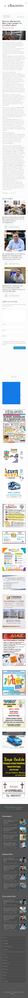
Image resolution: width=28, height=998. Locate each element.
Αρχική (4, 954)
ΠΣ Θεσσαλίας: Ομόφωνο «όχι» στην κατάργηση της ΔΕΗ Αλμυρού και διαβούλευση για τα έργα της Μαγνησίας (13, 288)
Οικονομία (5, 966)
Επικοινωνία (5, 949)
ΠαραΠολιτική (6, 963)
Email (3, 330)
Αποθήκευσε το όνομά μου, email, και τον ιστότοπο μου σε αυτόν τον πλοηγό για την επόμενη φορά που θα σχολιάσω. (14, 343)
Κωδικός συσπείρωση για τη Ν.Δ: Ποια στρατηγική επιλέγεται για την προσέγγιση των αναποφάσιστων (13, 219)
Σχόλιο (4, 308)
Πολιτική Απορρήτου (7, 946)
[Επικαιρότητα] (14, 6)
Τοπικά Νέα (5, 957)
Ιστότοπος (4, 335)
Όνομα (4, 324)
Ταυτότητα (5, 940)
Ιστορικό (5, 937)
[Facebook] (13, 995)
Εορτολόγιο (13, 376)
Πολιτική (5, 960)
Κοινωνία (5, 972)
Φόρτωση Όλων (21, 16)
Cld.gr (16, 993)
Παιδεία (4, 975)
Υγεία (4, 978)
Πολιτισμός (5, 969)
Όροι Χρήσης (6, 943)
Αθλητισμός (5, 981)
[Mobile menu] (26, 3)
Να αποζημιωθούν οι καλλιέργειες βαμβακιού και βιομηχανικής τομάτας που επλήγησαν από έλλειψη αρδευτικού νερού (13, 256)
